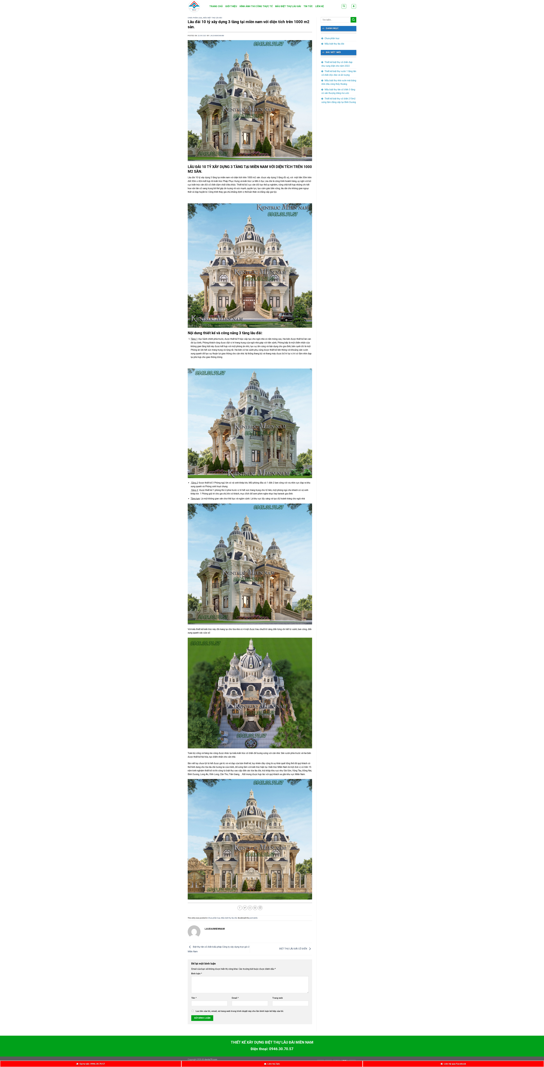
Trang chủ (216, 6)
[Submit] (353, 20)
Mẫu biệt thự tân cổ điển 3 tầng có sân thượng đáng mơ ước (338, 91)
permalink (253, 918)
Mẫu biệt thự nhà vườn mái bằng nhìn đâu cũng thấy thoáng (338, 82)
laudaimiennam (217, 36)
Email (235, 998)
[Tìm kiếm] (344, 6)
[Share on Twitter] (245, 907)
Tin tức (308, 6)
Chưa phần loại (195, 18)
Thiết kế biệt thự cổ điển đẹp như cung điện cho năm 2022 (336, 64)
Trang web (277, 998)
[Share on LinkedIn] (260, 907)
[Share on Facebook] (239, 907)
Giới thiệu (231, 6)
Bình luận (196, 973)
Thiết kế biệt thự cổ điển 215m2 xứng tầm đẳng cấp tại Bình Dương (338, 100)
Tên (194, 998)
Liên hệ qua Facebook (455, 1064)
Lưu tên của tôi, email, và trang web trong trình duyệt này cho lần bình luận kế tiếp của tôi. (240, 1011)
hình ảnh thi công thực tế (256, 6)
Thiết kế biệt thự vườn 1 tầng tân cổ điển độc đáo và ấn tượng (338, 73)
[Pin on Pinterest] (255, 907)
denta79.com (210, 1059)
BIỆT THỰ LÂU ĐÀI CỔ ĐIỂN (293, 948)
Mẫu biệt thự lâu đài (288, 6)
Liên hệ (319, 6)
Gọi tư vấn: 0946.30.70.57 (92, 1064)
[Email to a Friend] (250, 907)
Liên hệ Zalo (273, 1064)
